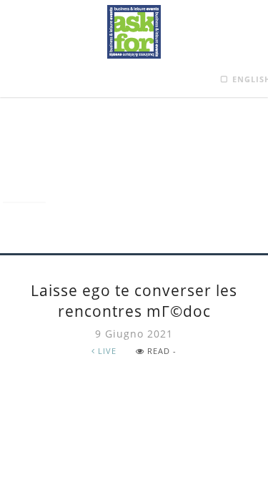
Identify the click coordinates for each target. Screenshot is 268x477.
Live (105, 350)
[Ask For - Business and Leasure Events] (134, 32)
